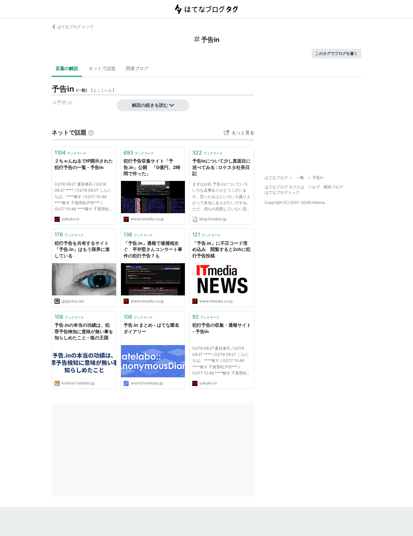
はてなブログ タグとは (284, 186)
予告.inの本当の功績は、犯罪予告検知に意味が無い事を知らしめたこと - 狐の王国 (84, 331)
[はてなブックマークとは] (91, 132)
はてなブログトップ (282, 192)
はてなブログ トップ (75, 26)
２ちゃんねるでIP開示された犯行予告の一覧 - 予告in (84, 164)
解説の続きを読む (150, 105)
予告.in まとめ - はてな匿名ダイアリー (151, 328)
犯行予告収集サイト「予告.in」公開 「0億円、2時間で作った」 (152, 167)
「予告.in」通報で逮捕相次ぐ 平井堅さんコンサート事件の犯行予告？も (153, 249)
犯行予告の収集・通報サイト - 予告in (221, 328)
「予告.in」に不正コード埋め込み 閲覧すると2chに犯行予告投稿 (221, 249)
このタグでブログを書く (336, 53)
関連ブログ (137, 68)
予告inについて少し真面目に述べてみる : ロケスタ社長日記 (221, 167)
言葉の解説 (66, 68)
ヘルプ (314, 186)
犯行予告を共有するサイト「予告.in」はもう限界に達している (82, 249)
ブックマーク (70, 152)
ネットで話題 (102, 68)
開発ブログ (333, 186)
